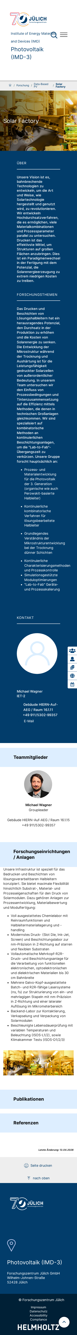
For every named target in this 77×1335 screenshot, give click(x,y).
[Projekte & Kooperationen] (72, 676)
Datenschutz (38, 1311)
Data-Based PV (41, 85)
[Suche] (54, 35)
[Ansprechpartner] (72, 651)
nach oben (41, 1178)
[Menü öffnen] (63, 35)
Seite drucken (41, 1165)
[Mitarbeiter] (72, 659)
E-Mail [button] (29, 721)
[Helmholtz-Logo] (38, 1329)
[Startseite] (10, 85)
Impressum (38, 1307)
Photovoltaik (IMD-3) (27, 53)
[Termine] (72, 684)
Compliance (38, 1319)
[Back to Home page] (32, 19)
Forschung (22, 85)
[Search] (54, 35)
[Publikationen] (72, 667)
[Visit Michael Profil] (38, 784)
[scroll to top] (64, 1322)
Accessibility (38, 1315)
